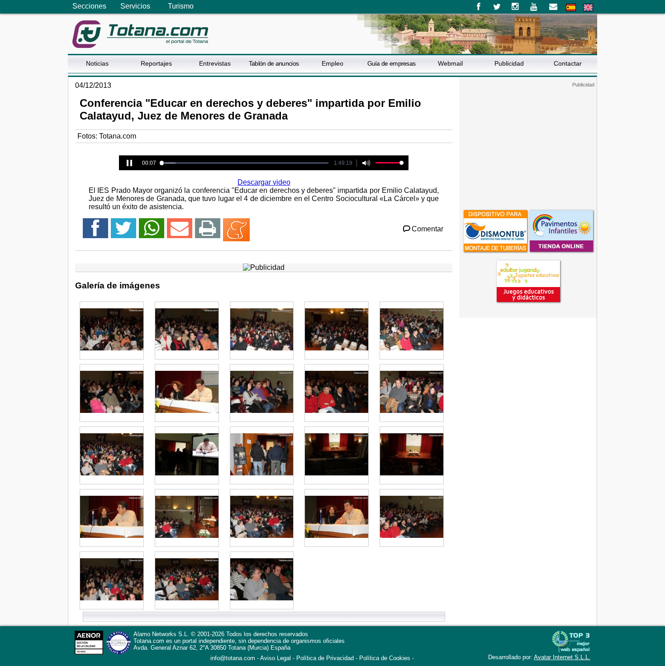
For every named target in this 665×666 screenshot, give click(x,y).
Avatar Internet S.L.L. (562, 657)
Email (553, 7)
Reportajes (156, 63)
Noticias (97, 63)
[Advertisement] (528, 144)
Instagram (515, 7)
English (588, 7)
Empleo (332, 63)
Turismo (181, 6)
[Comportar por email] (179, 232)
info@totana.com (232, 658)
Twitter (497, 7)
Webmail (450, 63)
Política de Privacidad (325, 658)
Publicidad (509, 63)
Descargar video (264, 182)
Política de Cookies (384, 658)
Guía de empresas (391, 63)
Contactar (568, 63)
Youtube (534, 7)
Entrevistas (215, 63)
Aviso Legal (275, 658)
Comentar (427, 229)
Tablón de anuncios (274, 63)
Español (571, 7)
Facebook (478, 7)
